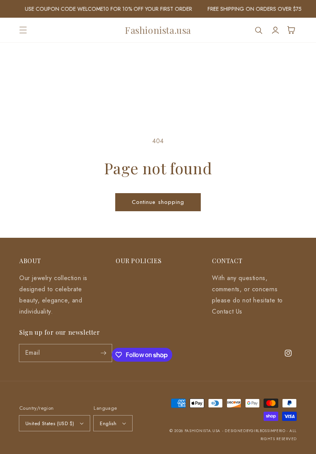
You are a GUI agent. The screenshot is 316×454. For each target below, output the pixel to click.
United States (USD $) (49, 423)
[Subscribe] (103, 352)
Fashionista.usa (203, 431)
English (108, 423)
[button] (23, 30)
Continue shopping (158, 202)
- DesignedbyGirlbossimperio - (255, 431)
